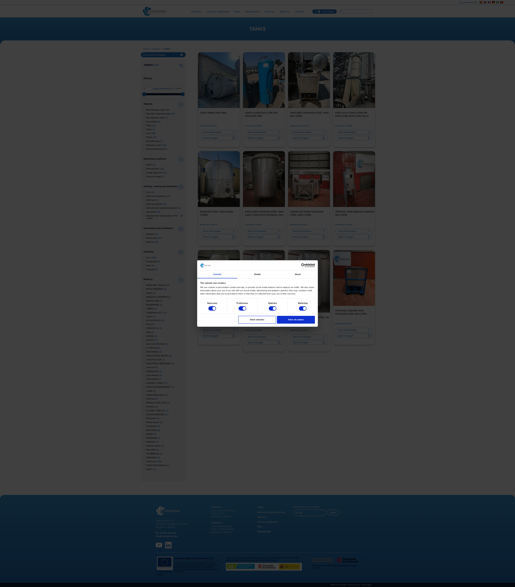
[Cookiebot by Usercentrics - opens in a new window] (303, 265)
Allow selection (257, 319)
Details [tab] (257, 274)
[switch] (242, 308)
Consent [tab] (217, 274)
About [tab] (298, 274)
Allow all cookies (296, 319)
